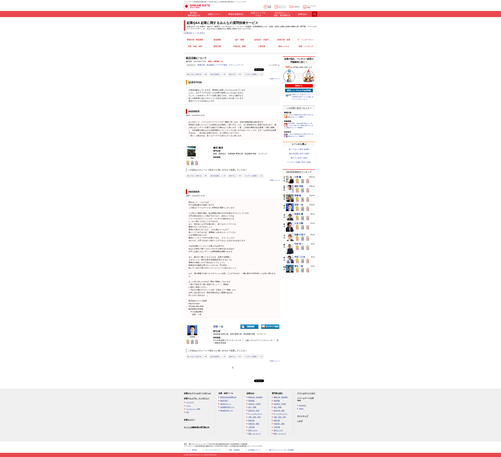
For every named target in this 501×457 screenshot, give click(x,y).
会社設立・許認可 (261, 40)
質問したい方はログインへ (301, 94)
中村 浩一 (298, 244)
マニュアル (190, 402)
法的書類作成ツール (227, 407)
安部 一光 (218, 327)
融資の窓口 (224, 401)
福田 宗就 (298, 186)
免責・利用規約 (234, 450)
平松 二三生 (299, 257)
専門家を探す (277, 393)
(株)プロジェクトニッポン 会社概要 (281, 450)
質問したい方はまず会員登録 (299, 90)
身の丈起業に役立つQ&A (299, 153)
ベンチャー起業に (251, 74)
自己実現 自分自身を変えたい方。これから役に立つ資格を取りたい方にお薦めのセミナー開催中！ (299, 125)
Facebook (302, 405)
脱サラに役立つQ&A (299, 158)
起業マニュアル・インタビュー (197, 398)
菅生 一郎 (298, 266)
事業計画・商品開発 (195, 40)
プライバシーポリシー (213, 450)
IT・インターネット (306, 40)
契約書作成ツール (226, 410)
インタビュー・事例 (193, 409)
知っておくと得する (194, 74)
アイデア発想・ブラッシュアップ (229, 65)
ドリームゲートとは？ (306, 393)
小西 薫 (297, 177)
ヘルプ (300, 421)
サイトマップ (302, 416)
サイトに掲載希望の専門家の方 (197, 427)
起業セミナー (189, 420)
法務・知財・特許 (195, 46)
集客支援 (217, 46)
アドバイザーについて (300, 99)
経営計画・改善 (283, 40)
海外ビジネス (283, 46)
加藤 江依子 (299, 235)
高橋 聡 (297, 195)
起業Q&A (250, 393)
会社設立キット (225, 404)
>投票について (274, 79)
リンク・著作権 (191, 450)
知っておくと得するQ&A (299, 149)
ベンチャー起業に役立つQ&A (299, 162)
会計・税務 (239, 40)
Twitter (301, 409)
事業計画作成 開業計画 (228, 397)
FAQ (187, 412)
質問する (299, 86)
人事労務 (261, 46)
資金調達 (217, 40)
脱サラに (232, 74)
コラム (188, 406)
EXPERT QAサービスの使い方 (303, 97)
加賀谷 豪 (298, 214)
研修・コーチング (306, 46)
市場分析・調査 (239, 46)
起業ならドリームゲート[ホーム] (197, 393)
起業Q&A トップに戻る (194, 33)
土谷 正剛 (298, 223)
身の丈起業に (215, 74)
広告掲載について (254, 450)
